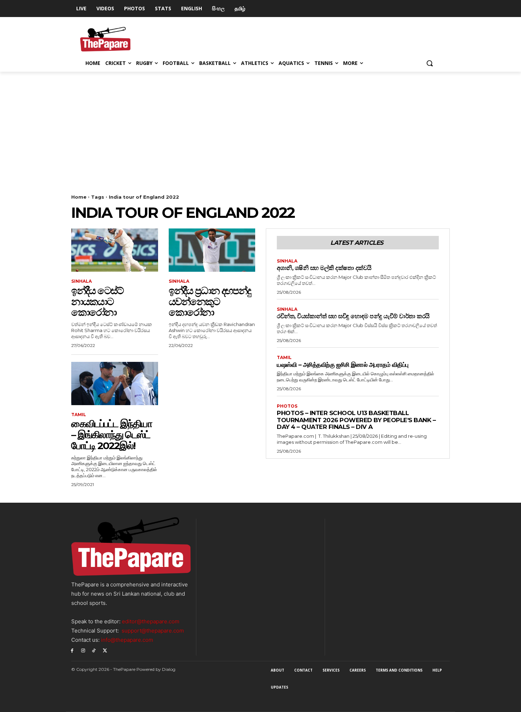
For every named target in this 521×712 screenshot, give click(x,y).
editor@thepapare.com (150, 621)
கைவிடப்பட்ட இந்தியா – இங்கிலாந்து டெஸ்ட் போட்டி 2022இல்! (111, 435)
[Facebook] (72, 650)
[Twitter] (104, 650)
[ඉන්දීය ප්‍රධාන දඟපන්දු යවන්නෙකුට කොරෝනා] (212, 250)
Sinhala (81, 281)
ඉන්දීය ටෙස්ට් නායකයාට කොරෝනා (97, 302)
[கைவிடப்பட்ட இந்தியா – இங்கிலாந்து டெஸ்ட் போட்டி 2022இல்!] (114, 383)
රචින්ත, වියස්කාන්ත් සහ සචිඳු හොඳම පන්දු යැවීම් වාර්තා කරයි (353, 316)
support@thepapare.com (153, 630)
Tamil (78, 414)
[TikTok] (94, 650)
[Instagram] (83, 650)
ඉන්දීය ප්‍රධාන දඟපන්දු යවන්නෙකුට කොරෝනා (210, 302)
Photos (287, 406)
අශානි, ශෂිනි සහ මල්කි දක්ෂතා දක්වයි (324, 267)
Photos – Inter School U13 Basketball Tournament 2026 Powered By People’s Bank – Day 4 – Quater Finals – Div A (356, 419)
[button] (429, 63)
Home (78, 197)
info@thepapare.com (127, 639)
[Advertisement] (260, 125)
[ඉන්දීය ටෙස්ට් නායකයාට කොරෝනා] (114, 250)
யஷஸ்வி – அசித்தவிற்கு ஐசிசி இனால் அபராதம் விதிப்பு (343, 364)
